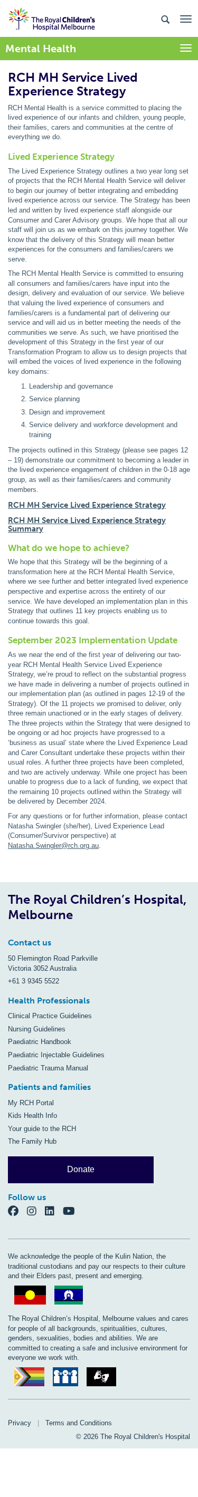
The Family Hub (32, 1141)
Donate (81, 1169)
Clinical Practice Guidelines (50, 1016)
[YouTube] (72, 1211)
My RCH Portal (31, 1103)
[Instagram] (36, 1211)
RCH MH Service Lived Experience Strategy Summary (87, 525)
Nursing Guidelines (36, 1029)
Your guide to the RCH (42, 1129)
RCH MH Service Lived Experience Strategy (87, 505)
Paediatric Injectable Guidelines (56, 1055)
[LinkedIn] (54, 1211)
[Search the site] (165, 18)
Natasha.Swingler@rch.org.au (53, 845)
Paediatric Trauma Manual (48, 1068)
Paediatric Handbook (39, 1042)
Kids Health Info (32, 1115)
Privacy (19, 1423)
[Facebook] (17, 1211)
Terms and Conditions (78, 1423)
